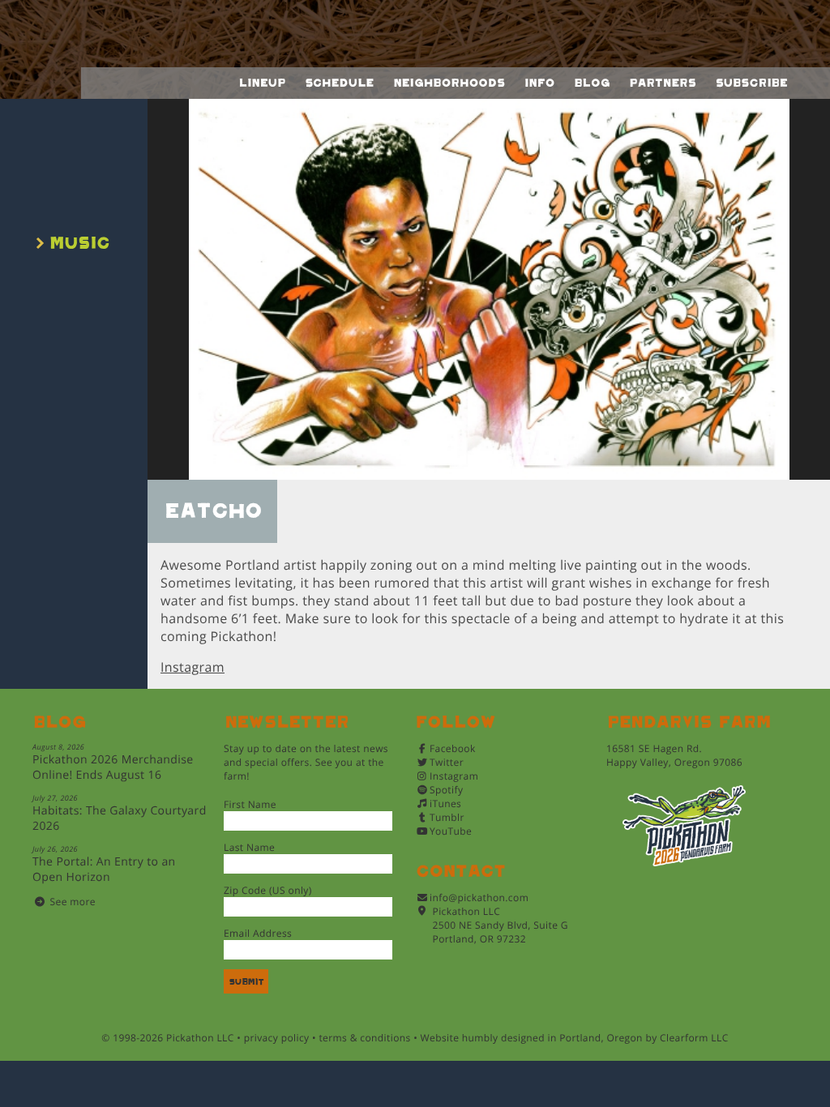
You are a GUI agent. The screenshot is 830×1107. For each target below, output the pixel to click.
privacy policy (277, 1038)
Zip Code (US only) (268, 890)
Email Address (258, 933)
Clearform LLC (694, 1038)
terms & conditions (364, 1038)
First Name (250, 804)
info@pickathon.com (479, 897)
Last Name (249, 847)
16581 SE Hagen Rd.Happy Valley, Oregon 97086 (674, 755)
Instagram (192, 667)
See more (73, 901)
